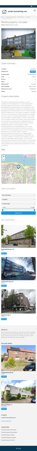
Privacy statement (6, 421)
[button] (3, 43)
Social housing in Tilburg (7, 435)
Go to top (18, 448)
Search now (18, 213)
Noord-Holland (20, 17)
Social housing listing (11, 17)
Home (2, 17)
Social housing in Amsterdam (9, 432)
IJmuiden (28, 17)
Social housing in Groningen (8, 429)
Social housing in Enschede (8, 437)
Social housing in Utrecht (8, 440)
